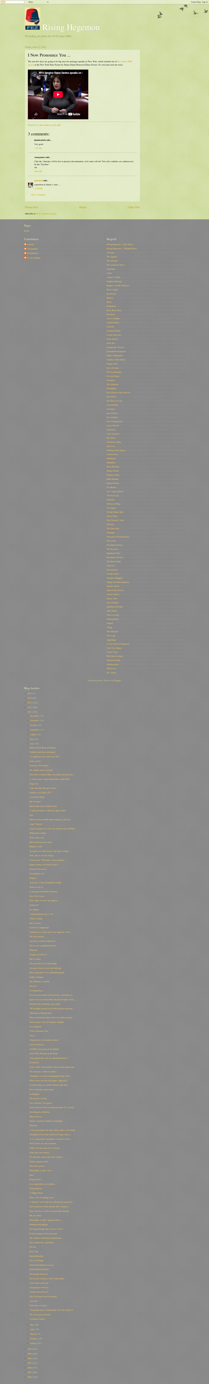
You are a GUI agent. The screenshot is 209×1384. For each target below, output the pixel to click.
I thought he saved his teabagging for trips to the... (50, 1075)
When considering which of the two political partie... (51, 1017)
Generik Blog (112, 404)
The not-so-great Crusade (40, 1314)
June (32, 743)
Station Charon (113, 594)
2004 (29, 1376)
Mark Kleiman (113, 466)
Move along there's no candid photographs (47, 972)
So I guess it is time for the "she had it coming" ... (50, 851)
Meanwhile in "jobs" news (40, 1170)
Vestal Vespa (112, 651)
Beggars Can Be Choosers (118, 285)
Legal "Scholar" (36, 824)
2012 (29, 707)
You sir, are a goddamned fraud (42, 945)
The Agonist (112, 256)
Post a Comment (38, 194)
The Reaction (112, 549)
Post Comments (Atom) (46, 213)
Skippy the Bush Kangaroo (118, 582)
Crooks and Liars (114, 334)
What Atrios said (36, 837)
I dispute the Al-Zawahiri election (43, 1039)
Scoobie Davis (113, 573)
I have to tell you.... (37, 1044)
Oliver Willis (112, 516)
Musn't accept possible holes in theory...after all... (50, 819)
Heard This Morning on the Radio (43, 1053)
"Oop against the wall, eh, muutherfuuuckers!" (49, 1058)
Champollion (32, 249)
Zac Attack (111, 672)
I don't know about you (38, 1282)
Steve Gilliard (112, 602)
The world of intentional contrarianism (45, 1237)
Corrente (110, 326)
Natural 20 (33, 904)
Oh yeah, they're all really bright (43, 963)
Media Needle (113, 470)
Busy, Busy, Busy (114, 310)
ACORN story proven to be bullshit (44, 1049)
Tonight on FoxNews (38, 954)
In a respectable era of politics (42, 1183)
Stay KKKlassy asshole (39, 981)
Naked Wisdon (113, 483)
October (33, 725)
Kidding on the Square (116, 450)
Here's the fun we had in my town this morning (49, 1211)
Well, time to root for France (41, 855)
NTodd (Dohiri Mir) (115, 512)
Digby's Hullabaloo (115, 355)
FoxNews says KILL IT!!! (40, 792)
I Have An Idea (36, 918)
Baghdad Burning (114, 281)
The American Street (115, 264)
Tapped (110, 623)
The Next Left (113, 495)
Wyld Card (111, 668)
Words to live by (36, 887)
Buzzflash (111, 314)
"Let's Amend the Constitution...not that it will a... (50, 1138)
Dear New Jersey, (37, 896)
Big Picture (111, 293)
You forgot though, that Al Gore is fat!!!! (46, 1228)
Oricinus (110, 524)
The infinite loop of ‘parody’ (41, 770)
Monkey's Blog (113, 474)
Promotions (34, 1062)
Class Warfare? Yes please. (41, 1102)
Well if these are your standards (42, 1143)
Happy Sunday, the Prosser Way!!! (44, 864)
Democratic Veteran (115, 347)
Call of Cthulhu (113, 318)
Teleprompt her (35, 1188)
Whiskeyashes (113, 664)
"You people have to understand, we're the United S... (52, 1309)
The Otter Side (113, 528)
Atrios (109, 273)
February (34, 1338)
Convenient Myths (37, 796)
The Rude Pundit (114, 561)
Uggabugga (111, 639)
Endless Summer (36, 977)
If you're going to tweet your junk (43, 1233)
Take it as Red (113, 614)
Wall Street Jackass (115, 656)
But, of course (35, 1215)
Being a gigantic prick (38, 1161)
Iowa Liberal (112, 413)
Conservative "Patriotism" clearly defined (46, 860)
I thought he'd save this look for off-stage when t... (50, 1134)
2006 (29, 1367)
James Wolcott (113, 425)
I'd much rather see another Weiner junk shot (48, 1084)
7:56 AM (38, 148)
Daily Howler (112, 338)
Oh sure (32, 1246)
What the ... (34, 1125)
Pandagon (111, 532)
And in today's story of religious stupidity (46, 1021)
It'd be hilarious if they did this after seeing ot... (49, 1206)
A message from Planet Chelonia (43, 891)
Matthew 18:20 (35, 846)
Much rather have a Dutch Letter (43, 806)
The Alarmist (112, 260)
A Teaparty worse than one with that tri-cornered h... (51, 1201)
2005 (29, 1372)
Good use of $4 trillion (38, 765)
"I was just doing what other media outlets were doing (52, 1130)
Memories (33, 949)
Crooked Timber (113, 330)
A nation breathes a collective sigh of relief (47, 810)
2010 (29, 1349)
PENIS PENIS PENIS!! (39, 1269)
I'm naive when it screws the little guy (45, 968)
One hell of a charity (38, 1098)
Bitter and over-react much (40, 842)
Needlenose (112, 487)
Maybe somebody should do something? (46, 1120)
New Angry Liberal (115, 491)
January (33, 1343)
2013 (29, 702)
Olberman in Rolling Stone (40, 1013)
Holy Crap (33, 1251)
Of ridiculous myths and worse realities (46, 1156)
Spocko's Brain (113, 586)
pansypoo (38, 180)
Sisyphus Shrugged (114, 577)
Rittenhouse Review (115, 557)
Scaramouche (112, 569)
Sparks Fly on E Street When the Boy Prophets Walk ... (52, 999)
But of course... (36, 923)
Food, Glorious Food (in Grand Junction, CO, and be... (52, 1107)
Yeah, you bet (35, 761)
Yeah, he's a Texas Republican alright (45, 882)
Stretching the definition (39, 1111)
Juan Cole (111, 446)
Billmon (110, 297)
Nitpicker (111, 499)
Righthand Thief (113, 553)
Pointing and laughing (38, 1224)
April (32, 1329)
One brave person (36, 1165)
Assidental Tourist (37, 1318)
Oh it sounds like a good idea (41, 1242)
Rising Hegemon (70, 27)
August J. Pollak (113, 277)
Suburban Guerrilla (115, 606)
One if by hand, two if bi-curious (43, 1296)
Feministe (111, 380)
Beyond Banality (36, 1255)
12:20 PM (38, 188)
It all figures (34, 1094)
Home (82, 207)
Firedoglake (112, 388)
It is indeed (34, 909)
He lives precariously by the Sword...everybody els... (51, 994)
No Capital (111, 507)
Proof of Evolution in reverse (41, 1264)
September (35, 729)
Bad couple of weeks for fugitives (43, 900)
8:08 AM (38, 171)
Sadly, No (111, 565)
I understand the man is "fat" (41, 913)
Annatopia (111, 268)
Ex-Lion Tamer (113, 376)
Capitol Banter (113, 322)
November (34, 720)
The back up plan (36, 936)
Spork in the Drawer (115, 590)
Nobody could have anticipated (42, 751)
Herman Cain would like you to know (45, 1003)
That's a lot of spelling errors (41, 1197)
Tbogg (109, 627)
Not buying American (38, 1273)
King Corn (33, 783)
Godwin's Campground (39, 927)
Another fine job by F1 (38, 1291)
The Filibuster (112, 384)
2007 (29, 1363)
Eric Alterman (113, 367)
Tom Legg (111, 635)
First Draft (111, 396)
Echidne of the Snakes (116, 359)
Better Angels (112, 289)
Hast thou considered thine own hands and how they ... (52, 774)
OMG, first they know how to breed (44, 1147)
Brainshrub (111, 306)
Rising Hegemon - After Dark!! (120, 244)
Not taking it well (36, 873)
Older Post (134, 207)
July (32, 739)
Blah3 (109, 301)
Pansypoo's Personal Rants (118, 536)
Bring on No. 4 (35, 1179)
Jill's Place (111, 437)
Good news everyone (38, 1305)
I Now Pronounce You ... (39, 1030)
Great (31, 1035)
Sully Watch (112, 610)
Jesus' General (113, 433)
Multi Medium (113, 479)
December (34, 715)
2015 (29, 693)
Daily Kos (111, 343)
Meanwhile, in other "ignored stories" (45, 1219)
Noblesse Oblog (113, 503)
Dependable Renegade (116, 351)
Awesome (33, 1300)
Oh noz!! (33, 985)
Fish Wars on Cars (114, 400)
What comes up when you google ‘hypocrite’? (48, 1080)
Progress (33, 877)
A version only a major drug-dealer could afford (49, 779)
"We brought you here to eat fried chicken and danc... (51, 1008)
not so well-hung (36, 1260)
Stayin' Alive (112, 598)
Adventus (110, 252)
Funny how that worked (39, 1152)
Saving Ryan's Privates (39, 1287)
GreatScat (111, 408)
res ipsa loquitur (34, 257)
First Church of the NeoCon (118, 392)
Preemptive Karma (114, 544)
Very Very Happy (114, 647)
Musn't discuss (35, 1116)
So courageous (35, 1026)
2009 (29, 1353)
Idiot (31, 1174)
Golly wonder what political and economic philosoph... (52, 1066)
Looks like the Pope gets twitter (42, 788)
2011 (29, 711)
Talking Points (113, 619)
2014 (29, 697)
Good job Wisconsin (37, 868)
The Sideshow (112, 631)
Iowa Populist (112, 417)
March (33, 1333)
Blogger (117, 680)
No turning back (36, 990)
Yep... (31, 815)
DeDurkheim (32, 253)
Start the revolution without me (42, 941)
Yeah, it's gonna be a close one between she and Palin (52, 828)
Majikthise (111, 462)
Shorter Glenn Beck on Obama (42, 747)
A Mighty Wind (36, 1192)
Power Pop (111, 540)
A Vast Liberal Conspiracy (118, 643)
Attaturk (30, 244)
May (32, 1324)
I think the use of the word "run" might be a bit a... (50, 932)
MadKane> (111, 458)
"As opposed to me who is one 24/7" (44, 756)
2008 (29, 1358)
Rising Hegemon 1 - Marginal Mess (122, 248)
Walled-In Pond (113, 660)
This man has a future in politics (43, 1071)
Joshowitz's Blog (114, 442)
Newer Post (31, 207)
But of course (35, 801)
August (33, 734)
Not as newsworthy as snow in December (46, 1278)
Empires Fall (112, 363)
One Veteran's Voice (115, 520)
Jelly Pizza (111, 429)
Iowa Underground (114, 421)
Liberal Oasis (112, 454)
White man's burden (37, 832)
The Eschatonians (114, 371)
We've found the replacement (41, 1089)
